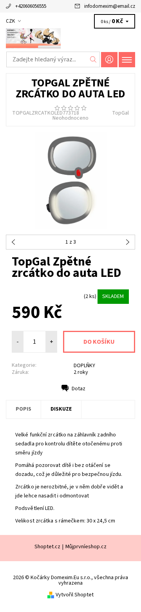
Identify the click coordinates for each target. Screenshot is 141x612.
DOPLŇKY (84, 366)
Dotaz (78, 389)
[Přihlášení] (109, 59)
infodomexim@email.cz (109, 6)
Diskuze (61, 409)
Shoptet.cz (47, 546)
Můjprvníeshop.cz (86, 546)
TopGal (120, 113)
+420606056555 (30, 6)
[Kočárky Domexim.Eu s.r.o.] (70, 38)
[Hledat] (93, 59)
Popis (23, 409)
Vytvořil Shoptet (75, 595)
